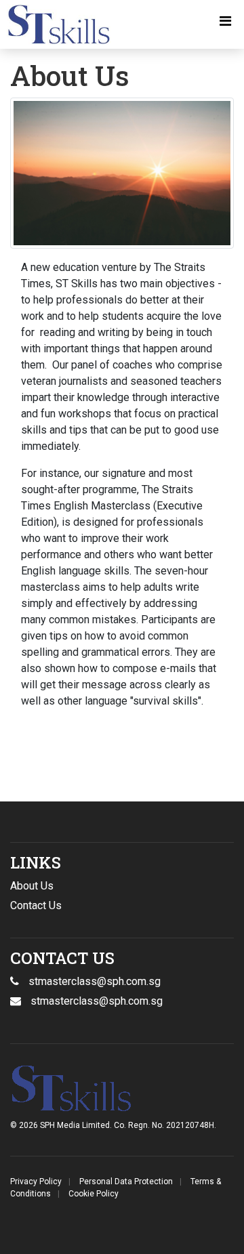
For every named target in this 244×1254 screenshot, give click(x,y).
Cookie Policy (93, 1193)
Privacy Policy (36, 1181)
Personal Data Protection (126, 1181)
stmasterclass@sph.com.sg (96, 1001)
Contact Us (36, 905)
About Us (32, 885)
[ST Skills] (55, 24)
